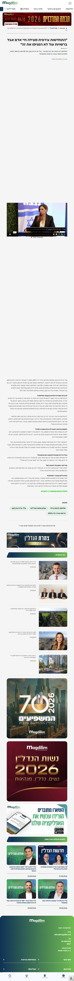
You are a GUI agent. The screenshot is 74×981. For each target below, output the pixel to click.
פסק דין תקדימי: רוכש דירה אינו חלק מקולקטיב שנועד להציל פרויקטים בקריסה (22, 633)
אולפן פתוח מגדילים (38, 508)
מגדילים (65, 59)
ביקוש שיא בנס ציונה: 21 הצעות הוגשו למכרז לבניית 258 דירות (23, 609)
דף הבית (62, 28)
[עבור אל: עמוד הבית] (10, 3)
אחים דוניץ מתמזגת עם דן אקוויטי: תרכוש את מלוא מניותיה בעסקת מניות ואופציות (21, 586)
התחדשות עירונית (28, 960)
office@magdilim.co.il (62, 934)
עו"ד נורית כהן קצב (19, 508)
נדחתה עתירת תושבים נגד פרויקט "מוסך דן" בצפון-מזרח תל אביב (23, 656)
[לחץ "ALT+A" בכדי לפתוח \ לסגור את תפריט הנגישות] (71, 978)
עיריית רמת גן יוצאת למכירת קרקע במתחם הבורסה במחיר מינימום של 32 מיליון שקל (23, 562)
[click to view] (37, 19)
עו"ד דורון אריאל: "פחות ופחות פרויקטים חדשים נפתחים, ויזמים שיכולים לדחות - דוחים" (22, 869)
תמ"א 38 (32, 969)
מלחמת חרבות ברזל (58, 508)
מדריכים (67, 969)
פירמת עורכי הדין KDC (57, 513)
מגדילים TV (53, 28)
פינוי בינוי (67, 960)
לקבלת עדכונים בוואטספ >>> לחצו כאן (54, 491)
